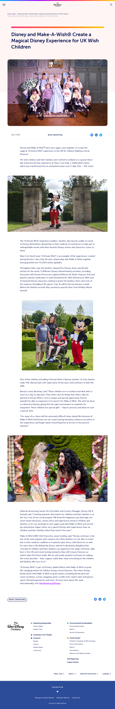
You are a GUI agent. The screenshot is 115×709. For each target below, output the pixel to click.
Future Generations (76, 644)
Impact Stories (73, 662)
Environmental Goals (77, 626)
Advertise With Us (63, 698)
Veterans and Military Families (80, 653)
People (35, 641)
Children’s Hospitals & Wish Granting (82, 641)
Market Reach (38, 647)
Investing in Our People (42, 635)
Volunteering (74, 650)
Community (37, 650)
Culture (36, 644)
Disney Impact (12, 14)
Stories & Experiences (77, 632)
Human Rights (38, 626)
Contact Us (76, 698)
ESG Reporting (73, 659)
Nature (72, 629)
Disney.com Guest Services (44, 698)
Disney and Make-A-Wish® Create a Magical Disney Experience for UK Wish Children (43, 14)
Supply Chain (37, 629)
